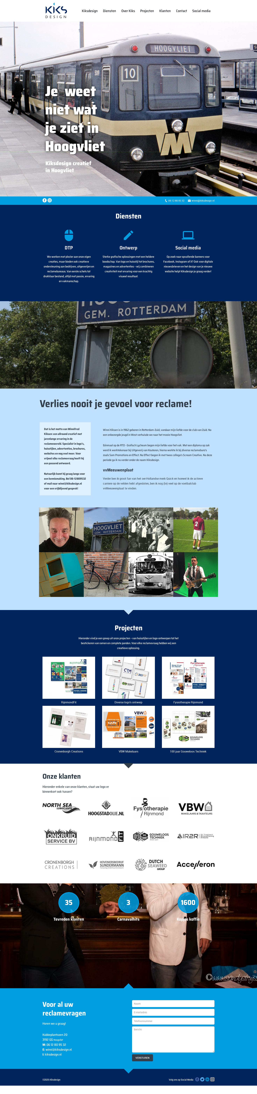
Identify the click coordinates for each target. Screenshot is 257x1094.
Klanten (165, 11)
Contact (181, 11)
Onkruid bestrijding (61, 836)
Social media (201, 11)
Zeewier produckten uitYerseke (151, 865)
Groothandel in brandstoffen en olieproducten (61, 808)
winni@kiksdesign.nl (203, 200)
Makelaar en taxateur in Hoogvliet (195, 808)
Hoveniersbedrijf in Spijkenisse (106, 865)
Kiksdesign (90, 11)
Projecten (147, 11)
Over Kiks (128, 11)
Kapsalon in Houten (61, 865)
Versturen (142, 1057)
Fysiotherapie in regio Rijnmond (150, 808)
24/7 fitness (106, 836)
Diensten (109, 11)
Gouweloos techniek (150, 836)
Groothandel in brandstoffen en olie (106, 808)
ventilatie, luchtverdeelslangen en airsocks (195, 836)
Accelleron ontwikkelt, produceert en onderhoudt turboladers (195, 864)
